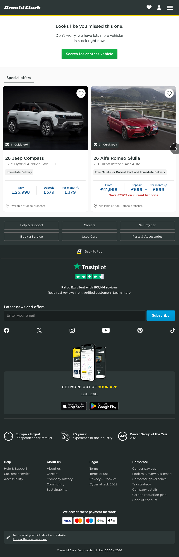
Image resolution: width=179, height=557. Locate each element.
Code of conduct (145, 500)
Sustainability (57, 489)
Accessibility (13, 479)
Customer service (17, 474)
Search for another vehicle (89, 54)
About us (54, 468)
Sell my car (147, 225)
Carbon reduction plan (149, 495)
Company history (60, 479)
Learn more (89, 393)
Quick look (19, 144)
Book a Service (31, 236)
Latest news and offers (24, 307)
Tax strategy (141, 484)
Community (55, 484)
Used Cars (89, 236)
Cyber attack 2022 (103, 484)
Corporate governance (149, 479)
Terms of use (99, 474)
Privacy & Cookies (103, 479)
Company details (145, 489)
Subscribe (161, 315)
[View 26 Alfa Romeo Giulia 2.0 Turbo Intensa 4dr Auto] (133, 118)
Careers (89, 225)
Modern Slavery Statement (152, 474)
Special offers (19, 78)
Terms (94, 468)
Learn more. (122, 292)
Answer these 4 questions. (30, 539)
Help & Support (31, 225)
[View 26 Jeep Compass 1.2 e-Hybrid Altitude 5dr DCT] (45, 118)
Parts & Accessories (147, 236)
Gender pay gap (144, 468)
